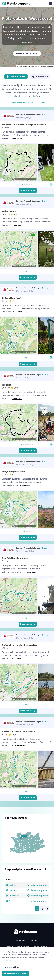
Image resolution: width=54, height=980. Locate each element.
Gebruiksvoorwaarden (18, 946)
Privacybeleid (40, 946)
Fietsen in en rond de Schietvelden (19, 645)
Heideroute (8, 384)
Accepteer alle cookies (16, 973)
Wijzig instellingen (12, 967)
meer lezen (17, 138)
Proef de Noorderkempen (15, 558)
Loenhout (14, 895)
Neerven (13, 901)
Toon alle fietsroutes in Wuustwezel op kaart (27, 102)
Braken (12, 884)
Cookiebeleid (6, 960)
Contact (34, 940)
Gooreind (13, 890)
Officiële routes (17, 76)
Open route (26, 190)
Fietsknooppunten (25, 53)
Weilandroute (9, 211)
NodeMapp (50, 66)
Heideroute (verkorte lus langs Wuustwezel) (24, 124)
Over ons (20, 940)
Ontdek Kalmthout (11, 298)
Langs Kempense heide (13, 471)
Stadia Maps (22, 66)
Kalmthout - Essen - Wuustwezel (18, 731)
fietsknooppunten (39, 884)
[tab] (22, 184)
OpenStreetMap (32, 66)
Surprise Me (42, 76)
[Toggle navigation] (50, 3)
